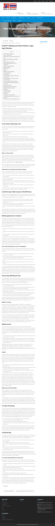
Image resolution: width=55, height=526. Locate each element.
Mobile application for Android (9, 62)
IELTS (3, 507)
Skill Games (6, 89)
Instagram (3, 518)
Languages (14, 17)
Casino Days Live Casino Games (9, 94)
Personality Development (6, 505)
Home (3, 17)
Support (5, 70)
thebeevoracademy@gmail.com (7, 519)
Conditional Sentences (7, 20)
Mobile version (6, 68)
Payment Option (40, 17)
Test (33, 17)
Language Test (21, 17)
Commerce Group (5, 502)
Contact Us (20, 20)
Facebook (3, 516)
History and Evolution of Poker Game (10, 86)
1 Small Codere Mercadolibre (9, 491)
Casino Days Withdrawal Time (9, 66)
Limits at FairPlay (7, 79)
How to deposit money (8, 85)
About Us (8, 17)
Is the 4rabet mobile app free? (9, 53)
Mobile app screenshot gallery (9, 71)
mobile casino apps (19, 162)
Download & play (6, 92)
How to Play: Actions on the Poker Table (11, 78)
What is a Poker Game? (8, 55)
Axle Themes (36, 524)
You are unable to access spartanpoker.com (11, 98)
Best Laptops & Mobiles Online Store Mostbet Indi (25, 491)
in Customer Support (7, 90)
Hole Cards (5, 93)
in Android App (6, 74)
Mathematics (4, 504)
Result (14, 20)
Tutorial (28, 17)
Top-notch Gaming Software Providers (10, 81)
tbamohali (11, 40)
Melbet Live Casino (7, 67)
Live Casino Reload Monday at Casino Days (11, 75)
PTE (2, 508)
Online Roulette (6, 77)
